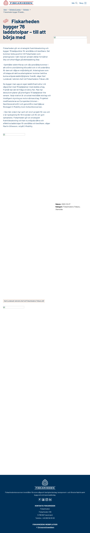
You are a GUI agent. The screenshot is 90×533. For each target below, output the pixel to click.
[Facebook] (39, 499)
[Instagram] (46, 499)
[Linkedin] (50, 499)
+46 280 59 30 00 (48, 518)
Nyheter (26, 10)
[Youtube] (43, 499)
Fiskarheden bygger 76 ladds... (14, 12)
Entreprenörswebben (46, 527)
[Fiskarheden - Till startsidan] (18, 2)
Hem (5, 10)
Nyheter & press (15, 10)
